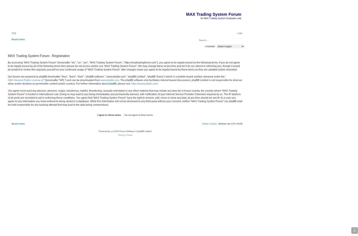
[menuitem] (12, 33)
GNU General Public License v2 (26, 80)
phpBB (114, 131)
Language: (210, 46)
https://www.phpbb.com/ (144, 83)
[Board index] (241, 8)
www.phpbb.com (109, 80)
